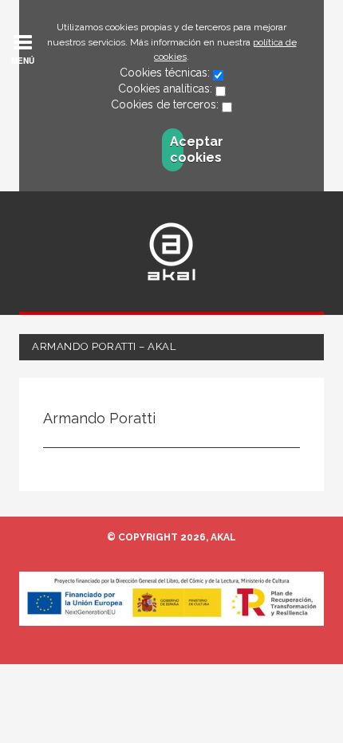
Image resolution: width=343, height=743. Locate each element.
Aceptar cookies (176, 149)
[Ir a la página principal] (171, 251)
